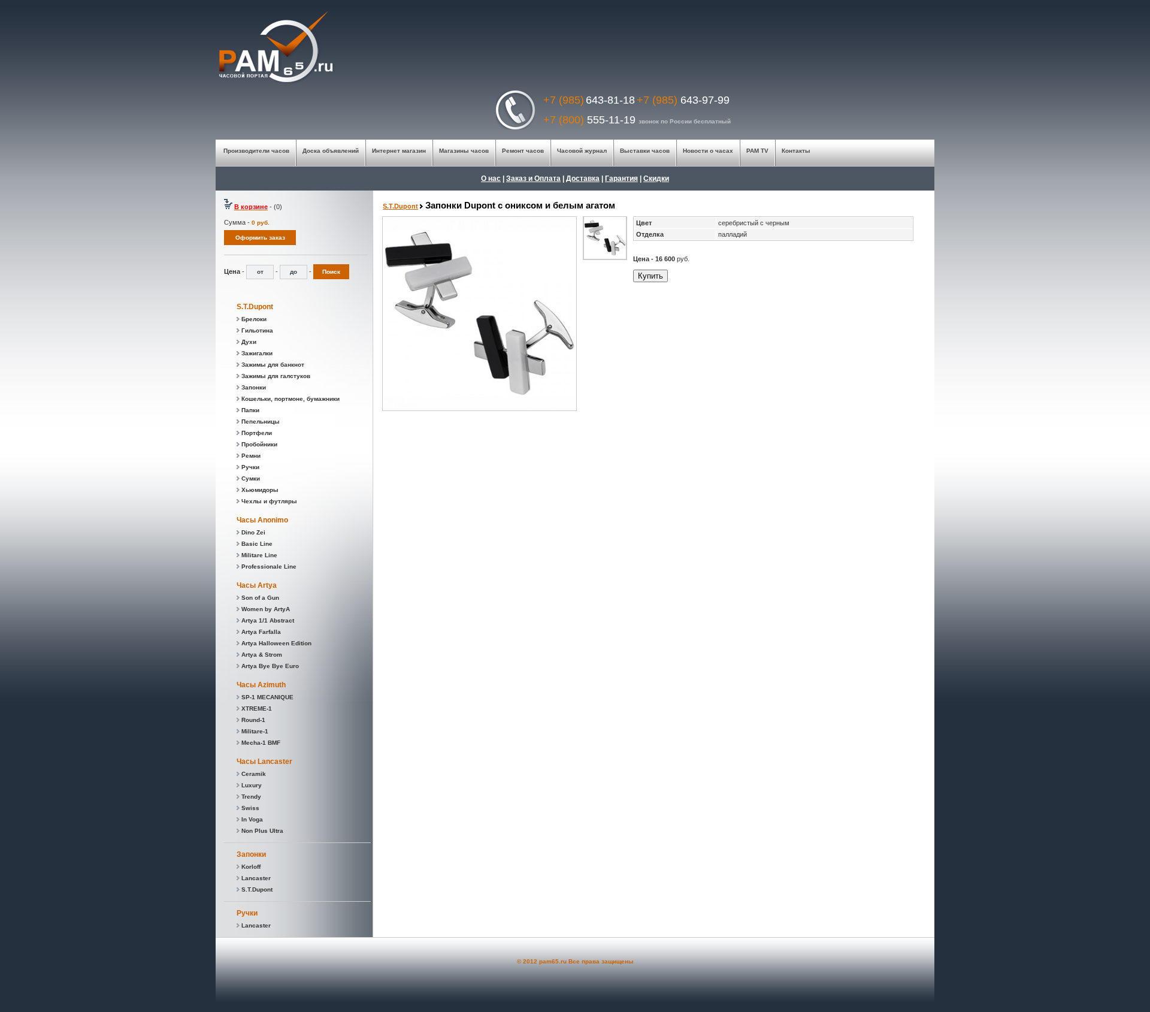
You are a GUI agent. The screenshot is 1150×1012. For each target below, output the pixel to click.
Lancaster (256, 878)
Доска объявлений (330, 150)
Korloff (251, 866)
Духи (248, 342)
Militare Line (259, 555)
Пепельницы (260, 421)
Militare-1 (254, 731)
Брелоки (254, 319)
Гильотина (257, 330)
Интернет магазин (399, 150)
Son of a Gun (260, 597)
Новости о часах (708, 150)
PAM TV (756, 150)
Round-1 (253, 720)
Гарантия (621, 178)
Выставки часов (645, 150)
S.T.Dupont (255, 307)
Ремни (251, 455)
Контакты (795, 150)
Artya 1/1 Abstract (267, 620)
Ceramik (253, 774)
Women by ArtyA (265, 609)
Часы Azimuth (261, 685)
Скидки (656, 178)
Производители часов (256, 150)
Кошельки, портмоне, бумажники (290, 398)
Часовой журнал (582, 150)
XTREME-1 (256, 708)
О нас (491, 178)
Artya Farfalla (261, 632)
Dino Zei (253, 532)
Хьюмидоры (260, 490)
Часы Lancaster (264, 761)
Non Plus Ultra (262, 830)
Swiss (250, 808)
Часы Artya (257, 585)
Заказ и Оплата (533, 178)
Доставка (583, 178)
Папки (250, 410)
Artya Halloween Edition (276, 643)
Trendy (251, 796)
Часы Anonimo (262, 520)
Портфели (256, 433)
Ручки (250, 467)
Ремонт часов (524, 150)
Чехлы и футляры (269, 501)
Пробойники (259, 444)
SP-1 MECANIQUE (267, 697)
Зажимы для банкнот (272, 364)
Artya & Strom (261, 654)
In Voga (252, 819)
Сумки (250, 478)
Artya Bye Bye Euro (270, 666)
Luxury (251, 785)
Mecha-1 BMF (260, 742)
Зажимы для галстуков (275, 376)
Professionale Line (268, 566)
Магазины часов (464, 150)
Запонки (253, 387)
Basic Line (257, 543)
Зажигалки (257, 353)
